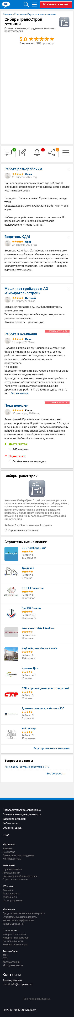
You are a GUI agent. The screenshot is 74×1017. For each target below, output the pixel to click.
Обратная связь (12, 827)
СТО (5, 958)
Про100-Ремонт (31, 608)
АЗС (5, 955)
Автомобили (10, 951)
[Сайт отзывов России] (6, 4)
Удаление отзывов (14, 818)
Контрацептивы (12, 858)
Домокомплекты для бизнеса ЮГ (43, 708)
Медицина (9, 844)
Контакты (12, 974)
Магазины (9, 909)
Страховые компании (15, 879)
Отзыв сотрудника (58, 331)
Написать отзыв (57, 4)
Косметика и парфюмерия (18, 920)
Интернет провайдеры (16, 937)
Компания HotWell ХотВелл (38, 628)
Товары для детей (13, 923)
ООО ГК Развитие (33, 588)
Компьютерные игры (15, 944)
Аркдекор (28, 568)
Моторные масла (13, 965)
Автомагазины (11, 962)
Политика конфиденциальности (22, 814)
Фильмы (8, 890)
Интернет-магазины (14, 934)
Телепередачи (11, 893)
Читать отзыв (19, 393)
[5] (8, 154)
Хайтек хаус (29, 728)
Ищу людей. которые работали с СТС (27, 767)
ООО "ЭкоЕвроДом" (34, 548)
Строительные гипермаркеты (20, 916)
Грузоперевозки (12, 869)
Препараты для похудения (18, 855)
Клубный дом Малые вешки (39, 648)
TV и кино (8, 886)
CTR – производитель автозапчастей (45, 688)
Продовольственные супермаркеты (24, 913)
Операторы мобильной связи (20, 876)
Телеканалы (10, 897)
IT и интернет (11, 930)
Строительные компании (23, 530)
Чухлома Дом (30, 668)
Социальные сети (13, 941)
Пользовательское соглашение (22, 809)
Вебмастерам (11, 823)
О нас (6, 835)
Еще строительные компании (52, 748)
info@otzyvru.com (21, 984)
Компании (9, 865)
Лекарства (9, 851)
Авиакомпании (11, 872)
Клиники (8, 848)
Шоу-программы (13, 900)
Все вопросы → (56, 773)
